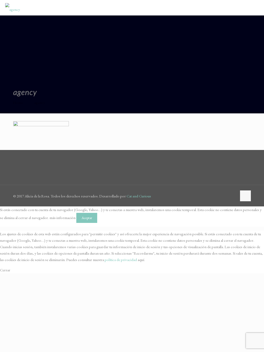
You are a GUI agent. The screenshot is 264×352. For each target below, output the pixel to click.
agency (39, 102)
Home (18, 102)
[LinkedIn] (232, 196)
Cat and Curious (139, 196)
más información (63, 217)
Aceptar (86, 218)
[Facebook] (225, 196)
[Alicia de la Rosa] (12, 7)
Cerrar (5, 269)
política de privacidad (121, 259)
